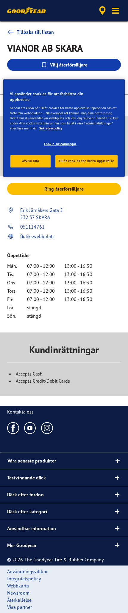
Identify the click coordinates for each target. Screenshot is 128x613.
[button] (115, 10)
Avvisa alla (30, 161)
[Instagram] (47, 427)
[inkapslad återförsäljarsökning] (102, 10)
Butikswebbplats (37, 236)
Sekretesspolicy (50, 128)
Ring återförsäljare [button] (64, 189)
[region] (64, 128)
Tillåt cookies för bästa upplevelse (86, 161)
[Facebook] (13, 427)
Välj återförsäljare (69, 65)
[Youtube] (30, 427)
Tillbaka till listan (35, 32)
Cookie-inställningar (60, 144)
